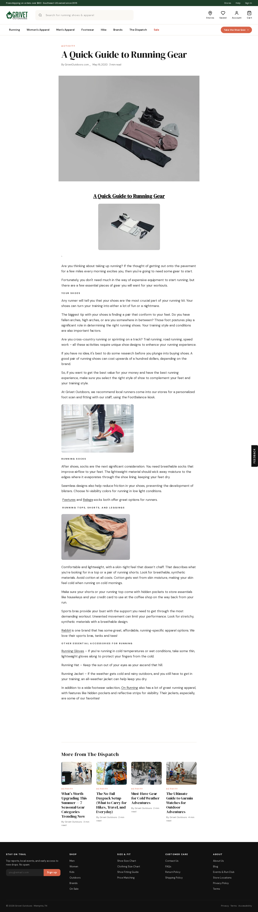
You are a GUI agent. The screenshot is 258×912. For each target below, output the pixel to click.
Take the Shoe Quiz (235, 29)
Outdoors (75, 877)
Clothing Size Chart (128, 866)
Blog (215, 866)
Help (238, 3)
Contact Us (171, 860)
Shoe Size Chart (126, 860)
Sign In (248, 3)
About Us (218, 860)
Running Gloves (72, 651)
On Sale (74, 888)
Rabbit (66, 630)
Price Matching (126, 877)
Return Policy (172, 872)
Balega (88, 500)
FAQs (168, 866)
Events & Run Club (223, 872)
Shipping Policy (174, 877)
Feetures (69, 500)
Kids (72, 872)
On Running (129, 688)
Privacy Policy (221, 883)
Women (74, 866)
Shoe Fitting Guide (128, 872)
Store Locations (222, 877)
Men (72, 860)
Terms (216, 888)
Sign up (52, 872)
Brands (74, 883)
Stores (227, 3)
